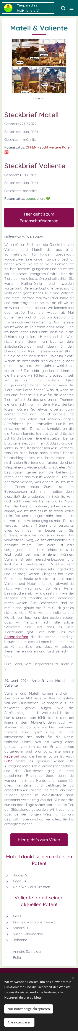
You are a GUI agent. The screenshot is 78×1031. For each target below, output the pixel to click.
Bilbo (8, 761)
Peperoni (11, 756)
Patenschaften (16, 637)
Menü (71, 8)
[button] (62, 8)
